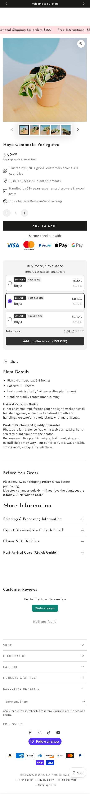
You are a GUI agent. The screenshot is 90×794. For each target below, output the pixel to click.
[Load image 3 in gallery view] (45, 130)
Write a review (45, 608)
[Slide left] (6, 4)
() (45, 341)
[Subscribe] (84, 701)
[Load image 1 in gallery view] (24, 130)
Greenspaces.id (38, 774)
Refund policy (26, 779)
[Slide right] (83, 4)
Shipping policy (47, 784)
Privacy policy (46, 779)
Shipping (7, 159)
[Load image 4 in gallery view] (55, 130)
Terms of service (67, 779)
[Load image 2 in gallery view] (34, 130)
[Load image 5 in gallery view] (66, 130)
